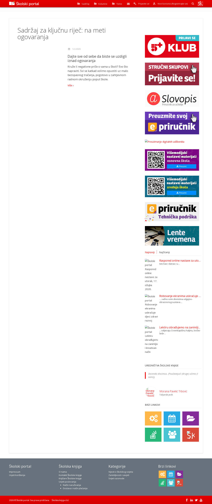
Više (70, 85)
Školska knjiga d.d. (60, 500)
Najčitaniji (164, 252)
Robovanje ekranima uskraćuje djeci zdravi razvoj (180, 296)
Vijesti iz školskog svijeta (120, 471)
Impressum (14, 471)
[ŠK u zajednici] (191, 435)
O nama (63, 471)
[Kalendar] (172, 418)
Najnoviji (150, 252)
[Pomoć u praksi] (153, 418)
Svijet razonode (116, 478)
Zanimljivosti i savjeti (118, 475)
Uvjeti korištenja (17, 475)
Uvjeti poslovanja (67, 481)
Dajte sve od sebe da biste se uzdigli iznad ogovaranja (97, 58)
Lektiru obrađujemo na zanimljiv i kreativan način (180, 327)
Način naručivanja (72, 485)
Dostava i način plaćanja (75, 488)
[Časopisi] (153, 435)
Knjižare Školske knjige (70, 478)
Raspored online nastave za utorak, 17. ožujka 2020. (180, 260)
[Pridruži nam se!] (172, 435)
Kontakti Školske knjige (70, 475)
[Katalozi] (191, 418)
